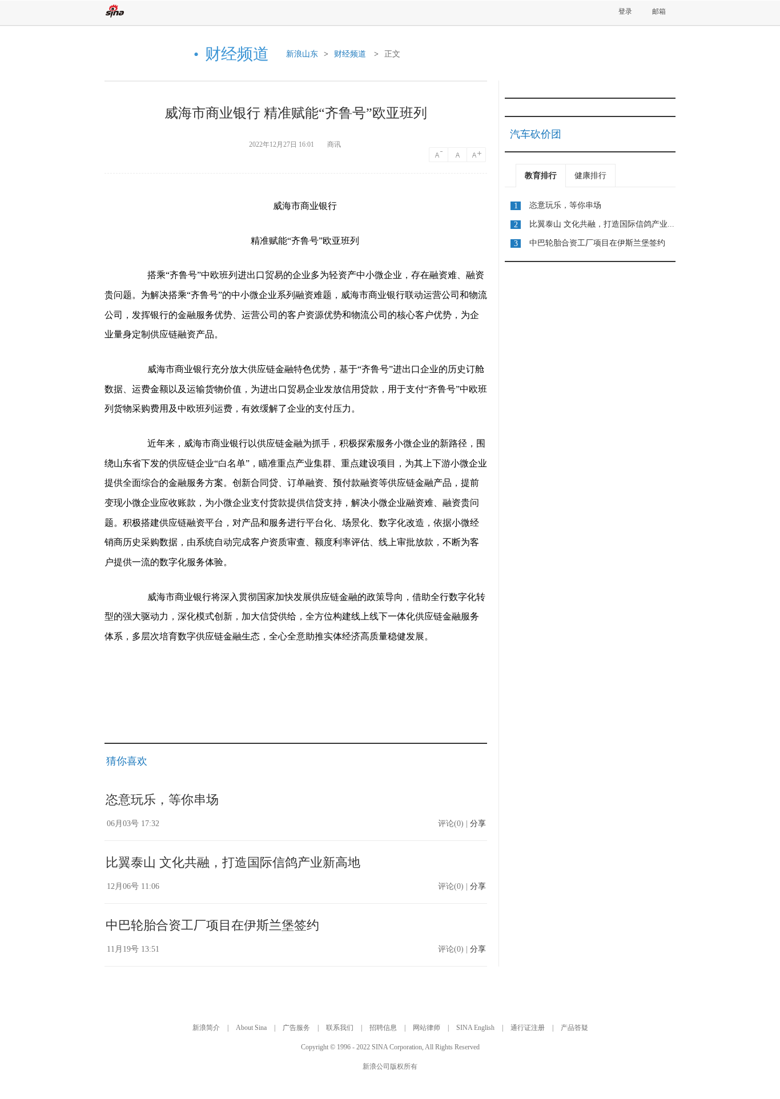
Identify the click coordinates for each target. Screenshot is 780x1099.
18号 (477, 154)
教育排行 (541, 175)
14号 (438, 154)
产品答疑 (574, 1028)
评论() (451, 823)
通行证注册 (527, 1028)
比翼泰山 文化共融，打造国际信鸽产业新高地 (233, 862)
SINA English (475, 1028)
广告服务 (296, 1028)
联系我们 (339, 1028)
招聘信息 (383, 1028)
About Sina (251, 1028)
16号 (458, 154)
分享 (478, 823)
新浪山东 (302, 54)
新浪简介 (206, 1028)
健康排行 (590, 175)
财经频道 (350, 54)
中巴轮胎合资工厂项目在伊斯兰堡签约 (212, 925)
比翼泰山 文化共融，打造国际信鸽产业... (601, 224)
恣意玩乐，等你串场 (162, 799)
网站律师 (426, 1028)
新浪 (115, 11)
